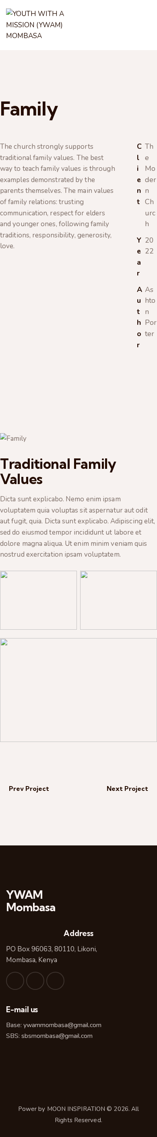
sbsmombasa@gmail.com (57, 1036)
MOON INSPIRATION (76, 1109)
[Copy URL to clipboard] (139, 418)
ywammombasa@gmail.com (62, 1025)
